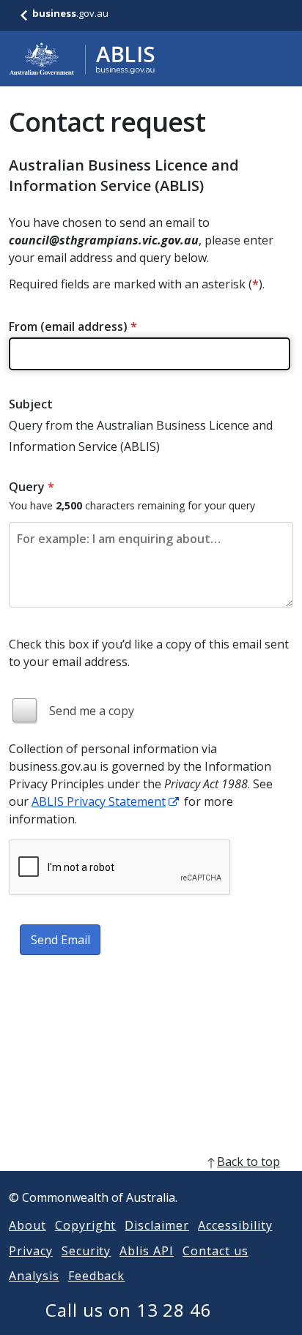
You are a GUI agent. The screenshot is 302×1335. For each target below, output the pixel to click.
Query (31, 487)
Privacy (31, 1251)
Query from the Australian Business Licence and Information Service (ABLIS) (141, 436)
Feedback (96, 1276)
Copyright (86, 1225)
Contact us (215, 1251)
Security (86, 1251)
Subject (31, 404)
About (27, 1225)
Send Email (60, 940)
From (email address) (73, 326)
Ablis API (146, 1251)
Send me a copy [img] (91, 711)
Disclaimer (157, 1225)
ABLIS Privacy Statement (99, 801)
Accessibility (235, 1225)
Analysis (34, 1276)
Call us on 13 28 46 (128, 1310)
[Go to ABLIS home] (82, 58)
